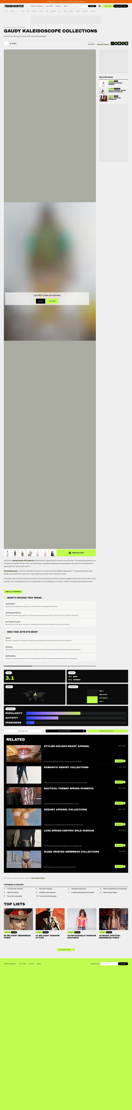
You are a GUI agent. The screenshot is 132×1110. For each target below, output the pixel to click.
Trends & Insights (37, 6)
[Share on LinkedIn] (116, 43)
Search (92, 6)
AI (18, 11)
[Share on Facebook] (119, 43)
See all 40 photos (13, 591)
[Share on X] (123, 43)
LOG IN (40, 301)
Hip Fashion (20, 27)
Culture (34, 11)
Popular (12, 11)
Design (41, 11)
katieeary (106, 44)
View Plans (107, 6)
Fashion (78, 11)
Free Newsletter (120, 6)
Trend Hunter (7, 27)
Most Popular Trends (37, 878)
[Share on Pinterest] (126, 43)
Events (58, 6)
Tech (22, 11)
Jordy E (14, 43)
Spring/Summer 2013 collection (23, 560)
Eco (60, 11)
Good (64, 11)
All (6, 11)
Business (53, 11)
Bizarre (85, 11)
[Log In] (99, 6)
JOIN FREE (52, 301)
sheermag (100, 44)
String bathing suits (10, 571)
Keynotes (93, 11)
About (66, 6)
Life (28, 11)
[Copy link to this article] (112, 43)
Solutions (49, 6)
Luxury (71, 11)
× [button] (129, 1)
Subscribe (123, 963)
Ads (47, 11)
